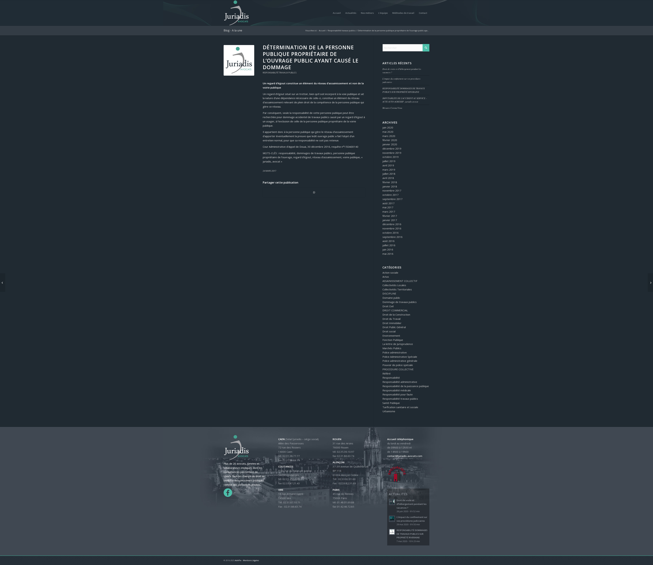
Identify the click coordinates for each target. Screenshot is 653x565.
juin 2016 (387, 249)
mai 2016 (387, 253)
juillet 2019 (388, 161)
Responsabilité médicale (396, 390)
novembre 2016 (391, 228)
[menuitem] (337, 13)
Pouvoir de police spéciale (397, 365)
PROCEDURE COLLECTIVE (398, 369)
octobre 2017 (390, 194)
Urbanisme (388, 411)
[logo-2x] (236, 13)
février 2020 (389, 140)
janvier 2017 (389, 220)
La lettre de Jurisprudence (397, 344)
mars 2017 (388, 211)
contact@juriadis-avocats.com (404, 456)
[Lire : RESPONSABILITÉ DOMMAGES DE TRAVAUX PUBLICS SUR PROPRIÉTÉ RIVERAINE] (392, 532)
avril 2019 (388, 165)
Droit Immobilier (391, 323)
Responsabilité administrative (399, 382)
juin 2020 (387, 127)
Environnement (391, 335)
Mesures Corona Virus (392, 107)
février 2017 (389, 216)
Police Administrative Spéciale (399, 356)
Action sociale (390, 272)
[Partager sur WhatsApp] (314, 192)
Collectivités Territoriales (397, 289)
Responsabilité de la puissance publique (405, 386)
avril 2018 (388, 178)
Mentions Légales (251, 560)
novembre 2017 (391, 190)
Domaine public (391, 297)
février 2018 (389, 182)
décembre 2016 (391, 224)
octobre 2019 (390, 157)
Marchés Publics (391, 348)
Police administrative (394, 352)
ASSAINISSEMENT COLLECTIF (399, 281)
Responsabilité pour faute (397, 394)
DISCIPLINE (389, 293)
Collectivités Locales (394, 285)
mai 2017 (387, 207)
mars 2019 (388, 169)
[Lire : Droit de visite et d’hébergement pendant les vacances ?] (392, 502)
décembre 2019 (391, 148)
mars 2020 (388, 136)
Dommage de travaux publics (399, 302)
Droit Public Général (394, 327)
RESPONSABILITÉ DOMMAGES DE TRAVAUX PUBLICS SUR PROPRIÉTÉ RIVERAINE (412, 534)
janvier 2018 (389, 186)
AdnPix (238, 560)
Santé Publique (391, 403)
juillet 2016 (388, 245)
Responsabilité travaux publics (279, 72)
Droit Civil (388, 306)
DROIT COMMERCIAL (395, 310)
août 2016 (388, 241)
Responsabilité (391, 377)
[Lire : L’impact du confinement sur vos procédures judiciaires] (392, 519)
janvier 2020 (389, 144)
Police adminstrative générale (399, 360)
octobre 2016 (390, 232)
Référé (386, 373)
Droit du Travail (391, 318)
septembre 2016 (392, 237)
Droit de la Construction (396, 314)
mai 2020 (387, 131)
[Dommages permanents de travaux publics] (650, 282)
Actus (385, 276)
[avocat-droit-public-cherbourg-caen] (239, 60)
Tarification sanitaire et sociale (400, 407)
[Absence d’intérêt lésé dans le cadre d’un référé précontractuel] (2, 282)
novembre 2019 (391, 152)
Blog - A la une (233, 30)
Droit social (389, 331)
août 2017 (388, 203)
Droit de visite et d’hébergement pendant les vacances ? (411, 504)
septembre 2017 (392, 199)
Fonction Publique (392, 340)
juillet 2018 (388, 173)
